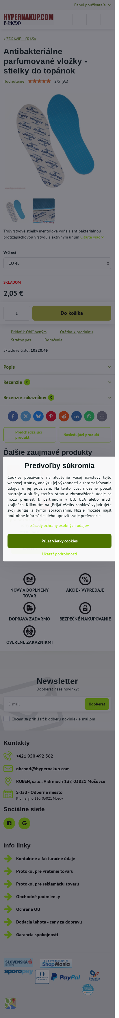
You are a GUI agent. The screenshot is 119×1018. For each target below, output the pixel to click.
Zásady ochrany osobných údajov (59, 525)
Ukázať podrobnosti (59, 554)
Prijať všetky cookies (60, 541)
